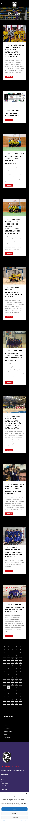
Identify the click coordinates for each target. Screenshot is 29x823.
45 (4, 675)
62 (12, 684)
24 (20, 659)
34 (20, 665)
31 (8, 665)
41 (8, 671)
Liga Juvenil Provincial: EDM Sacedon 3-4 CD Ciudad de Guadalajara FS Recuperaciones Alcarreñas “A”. (13, 226)
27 (12, 662)
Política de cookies (7, 821)
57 (12, 681)
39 (20, 668)
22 (12, 659)
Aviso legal (23, 821)
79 (20, 693)
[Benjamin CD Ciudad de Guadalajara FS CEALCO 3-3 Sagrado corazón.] (14, 276)
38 (16, 668)
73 (16, 690)
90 (4, 703)
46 (8, 675)
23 (16, 659)
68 (16, 687)
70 (4, 690)
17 (12, 656)
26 (8, 662)
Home (2, 778)
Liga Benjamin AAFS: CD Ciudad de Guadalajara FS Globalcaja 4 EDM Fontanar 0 (14, 488)
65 (4, 687)
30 (4, 665)
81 (8, 697)
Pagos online (4, 783)
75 (4, 693)
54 (20, 678)
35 (4, 668)
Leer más (9, 76)
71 (8, 690)
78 (16, 693)
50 (4, 678)
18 (16, 656)
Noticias (3, 781)
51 (8, 678)
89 (20, 700)
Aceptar (14, 809)
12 (12, 652)
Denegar (14, 813)
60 (4, 684)
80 (4, 697)
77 (12, 693)
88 (16, 700)
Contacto (3, 785)
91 (8, 703)
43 (16, 671)
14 (20, 652)
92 (12, 703)
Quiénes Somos (5, 780)
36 (8, 668)
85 (4, 700)
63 (16, 684)
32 (12, 665)
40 (4, 671)
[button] (27, 794)
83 (16, 697)
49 (20, 675)
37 (12, 668)
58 (16, 681)
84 (20, 697)
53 (16, 678)
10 (4, 652)
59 (20, 681)
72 (12, 690)
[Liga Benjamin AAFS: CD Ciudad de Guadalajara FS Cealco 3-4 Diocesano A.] (14, 142)
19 (20, 656)
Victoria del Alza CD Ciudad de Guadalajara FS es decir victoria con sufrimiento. (13, 355)
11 (8, 652)
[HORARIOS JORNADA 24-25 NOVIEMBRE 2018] (14, 99)
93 (16, 703)
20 (4, 659)
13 (16, 652)
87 (12, 700)
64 (20, 684)
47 (12, 675)
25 (4, 662)
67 (12, 687)
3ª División (7, 728)
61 (8, 684)
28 (16, 662)
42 (12, 671)
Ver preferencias (15, 817)
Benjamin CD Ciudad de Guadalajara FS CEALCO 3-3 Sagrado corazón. (14, 292)
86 (8, 700)
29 (20, 662)
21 (8, 659)
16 (8, 656)
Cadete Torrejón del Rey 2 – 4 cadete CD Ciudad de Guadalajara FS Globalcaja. (14, 552)
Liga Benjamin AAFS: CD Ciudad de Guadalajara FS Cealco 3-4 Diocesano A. (14, 158)
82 (12, 697)
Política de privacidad (16, 821)
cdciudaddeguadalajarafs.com (12, 770)
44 (20, 671)
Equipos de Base (8, 731)
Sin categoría (7, 737)
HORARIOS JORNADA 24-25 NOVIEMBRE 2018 (12, 113)
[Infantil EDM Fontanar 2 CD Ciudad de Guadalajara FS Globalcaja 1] (14, 593)
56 (8, 681)
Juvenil (6, 734)
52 (12, 678)
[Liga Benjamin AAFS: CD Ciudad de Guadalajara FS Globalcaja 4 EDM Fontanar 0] (14, 472)
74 (20, 690)
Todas (5, 725)
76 (8, 693)
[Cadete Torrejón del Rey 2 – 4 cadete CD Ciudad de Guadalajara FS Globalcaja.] (14, 536)
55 (4, 681)
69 (20, 687)
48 (16, 675)
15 (4, 656)
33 (16, 665)
